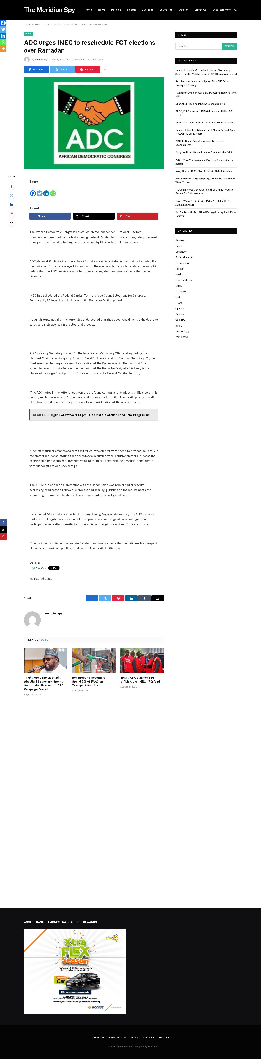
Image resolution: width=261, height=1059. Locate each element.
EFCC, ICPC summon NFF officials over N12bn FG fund (140, 679)
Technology (182, 331)
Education (166, 9)
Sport (178, 325)
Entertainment (222, 9)
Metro (178, 297)
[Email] (11, 222)
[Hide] (1, 55)
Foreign (179, 268)
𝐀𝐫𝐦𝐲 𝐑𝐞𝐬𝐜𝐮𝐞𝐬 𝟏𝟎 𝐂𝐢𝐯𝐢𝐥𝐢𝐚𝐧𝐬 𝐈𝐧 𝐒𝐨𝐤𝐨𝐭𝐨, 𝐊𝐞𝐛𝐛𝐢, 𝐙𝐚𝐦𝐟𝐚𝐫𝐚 (203, 171)
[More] (3, 48)
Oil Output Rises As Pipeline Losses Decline (200, 104)
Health (131, 9)
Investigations (183, 280)
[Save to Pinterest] (3, 536)
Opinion (184, 9)
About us (98, 1037)
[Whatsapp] (53, 190)
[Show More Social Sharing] (104, 69)
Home (88, 9)
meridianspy (41, 59)
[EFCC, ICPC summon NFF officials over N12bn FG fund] (142, 660)
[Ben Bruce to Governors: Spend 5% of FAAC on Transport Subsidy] (94, 660)
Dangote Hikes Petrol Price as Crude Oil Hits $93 (203, 152)
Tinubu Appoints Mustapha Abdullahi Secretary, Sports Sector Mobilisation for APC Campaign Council (43, 683)
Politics (116, 9)
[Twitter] (11, 195)
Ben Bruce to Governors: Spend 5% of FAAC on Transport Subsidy (89, 681)
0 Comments (78, 59)
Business (147, 9)
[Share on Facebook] (3, 522)
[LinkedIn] (11, 204)
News (101, 9)
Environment (182, 263)
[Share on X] (3, 529)
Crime (178, 246)
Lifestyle (200, 9)
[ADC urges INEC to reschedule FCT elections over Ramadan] (94, 123)
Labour (179, 285)
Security (180, 320)
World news (182, 337)
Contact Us (117, 1037)
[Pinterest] (11, 213)
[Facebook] (11, 186)
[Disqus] (94, 752)
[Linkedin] (46, 190)
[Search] (235, 10)
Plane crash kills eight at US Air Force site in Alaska (205, 122)
